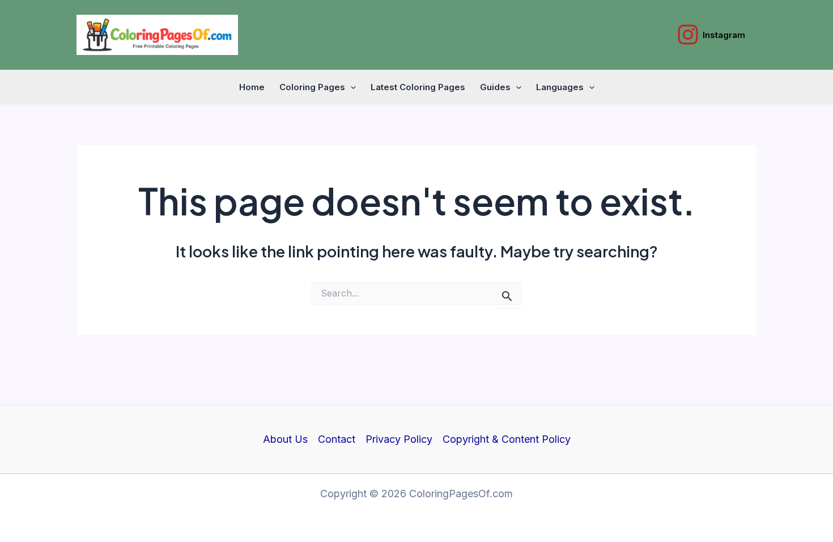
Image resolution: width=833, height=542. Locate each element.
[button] (350, 87)
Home (252, 87)
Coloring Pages (312, 87)
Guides (495, 87)
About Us (285, 439)
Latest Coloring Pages (418, 87)
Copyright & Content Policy (507, 439)
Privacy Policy (399, 439)
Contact (336, 439)
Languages (560, 87)
